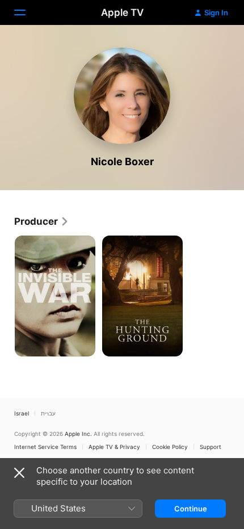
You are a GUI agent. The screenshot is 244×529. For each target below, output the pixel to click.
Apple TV (122, 12)
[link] (41, 221)
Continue (190, 508)
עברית (48, 413)
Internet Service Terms (45, 447)
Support (210, 447)
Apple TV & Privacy (114, 447)
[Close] (19, 473)
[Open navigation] (26, 12)
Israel (21, 413)
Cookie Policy (170, 447)
